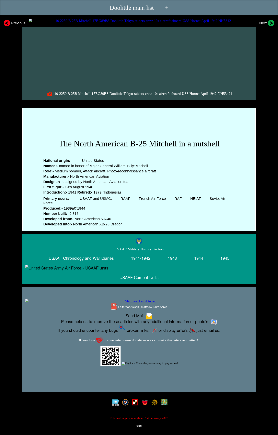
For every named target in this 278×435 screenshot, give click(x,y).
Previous (17, 23)
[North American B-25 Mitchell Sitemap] (114, 403)
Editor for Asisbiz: (142, 306)
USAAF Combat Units (139, 277)
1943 (172, 258)
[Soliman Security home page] (144, 403)
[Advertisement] (139, 58)
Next (263, 23)
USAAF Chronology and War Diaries (81, 258)
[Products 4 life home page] (163, 403)
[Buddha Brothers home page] (153, 403)
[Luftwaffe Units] (134, 403)
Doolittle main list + (139, 7)
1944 (198, 258)
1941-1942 (140, 258)
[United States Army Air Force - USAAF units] (139, 268)
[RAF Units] (124, 403)
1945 (224, 258)
